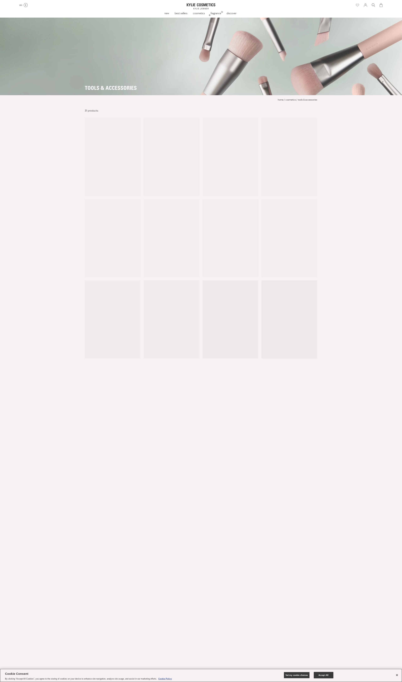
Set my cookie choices (296, 675)
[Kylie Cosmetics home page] (201, 6)
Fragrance (216, 13)
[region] (201, 675)
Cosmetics (199, 13)
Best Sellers (181, 13)
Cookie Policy (165, 679)
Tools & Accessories (307, 99)
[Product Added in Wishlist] (357, 5)
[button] (373, 5)
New (166, 13)
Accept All (323, 675)
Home (280, 99)
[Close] (397, 675)
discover (231, 13)
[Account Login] (365, 5)
